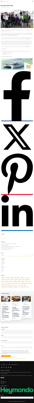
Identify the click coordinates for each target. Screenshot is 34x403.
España (26, 281)
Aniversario (3, 263)
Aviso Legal (2, 383)
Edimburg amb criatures (4, 245)
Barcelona (3, 279)
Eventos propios (14, 364)
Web (2, 345)
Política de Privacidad (3, 382)
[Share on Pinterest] (17, 194)
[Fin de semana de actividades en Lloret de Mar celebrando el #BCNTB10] (26, 298)
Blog (17, 364)
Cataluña (23, 279)
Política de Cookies (3, 381)
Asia (29, 277)
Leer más (13, 318)
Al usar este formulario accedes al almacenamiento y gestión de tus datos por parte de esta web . (16, 353)
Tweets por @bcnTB (4, 238)
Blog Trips (2, 266)
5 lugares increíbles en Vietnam (5, 249)
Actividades (3, 262)
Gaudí (13, 283)
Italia (19, 283)
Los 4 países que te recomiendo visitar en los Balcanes (8, 243)
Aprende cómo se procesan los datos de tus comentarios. (20, 358)
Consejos (3, 281)
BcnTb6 (13, 279)
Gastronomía (9, 283)
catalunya (19, 279)
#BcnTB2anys (7, 277)
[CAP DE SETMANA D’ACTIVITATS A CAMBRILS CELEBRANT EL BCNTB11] (16, 298)
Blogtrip (16, 279)
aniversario (25, 277)
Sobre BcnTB (3, 364)
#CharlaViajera (17, 277)
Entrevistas (2, 267)
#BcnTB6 (2, 260)
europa (29, 281)
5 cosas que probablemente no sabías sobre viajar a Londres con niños (11, 246)
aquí (6, 54)
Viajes (2, 271)
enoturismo (14, 281)
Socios (6, 364)
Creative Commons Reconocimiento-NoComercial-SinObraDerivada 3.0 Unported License (20, 375)
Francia (3, 283)
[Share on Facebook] (17, 120)
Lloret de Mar (23, 283)
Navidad (27, 283)
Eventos (8, 7)
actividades (21, 277)
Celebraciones (27, 279)
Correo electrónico (4, 340)
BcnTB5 (9, 279)
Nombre (2, 335)
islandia (16, 283)
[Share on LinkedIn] (17, 230)
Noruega (31, 283)
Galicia (6, 283)
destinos (11, 281)
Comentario (3, 329)
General (2, 270)
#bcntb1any (3, 277)
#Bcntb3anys (12, 277)
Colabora (9, 364)
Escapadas (22, 281)
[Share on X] (17, 152)
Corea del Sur (7, 281)
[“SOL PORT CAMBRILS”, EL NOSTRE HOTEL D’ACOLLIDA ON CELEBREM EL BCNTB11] (5, 298)
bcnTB (6, 279)
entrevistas (18, 281)
